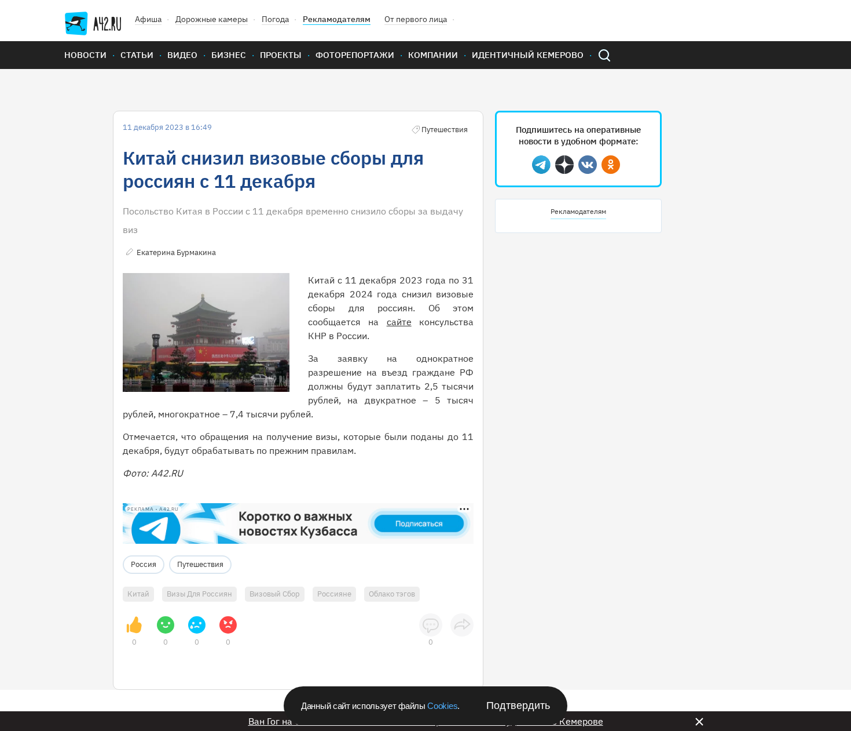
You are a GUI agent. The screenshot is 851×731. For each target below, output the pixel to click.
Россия (143, 564)
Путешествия (200, 564)
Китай (138, 594)
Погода (275, 19)
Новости (85, 54)
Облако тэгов (392, 594)
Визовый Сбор (275, 594)
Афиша (148, 19)
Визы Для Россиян (199, 594)
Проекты (281, 54)
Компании (433, 54)
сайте (399, 322)
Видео (182, 54)
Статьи (136, 54)
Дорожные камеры (211, 19)
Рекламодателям (337, 19)
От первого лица (415, 19)
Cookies (442, 706)
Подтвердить (518, 705)
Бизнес (228, 54)
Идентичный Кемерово (528, 54)
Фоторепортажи (355, 54)
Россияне (334, 594)
